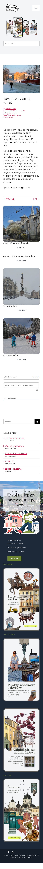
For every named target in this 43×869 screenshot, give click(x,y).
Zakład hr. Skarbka (14, 438)
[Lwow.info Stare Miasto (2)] (21, 569)
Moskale (9, 461)
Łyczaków (13, 115)
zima (19, 115)
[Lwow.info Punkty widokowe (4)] (21, 639)
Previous (10, 198)
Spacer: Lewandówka (16, 453)
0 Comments (8, 117)
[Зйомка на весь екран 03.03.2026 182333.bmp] (22, 17)
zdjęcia (13, 113)
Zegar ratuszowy (13, 468)
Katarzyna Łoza (11, 109)
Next (35, 198)
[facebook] (8, 852)
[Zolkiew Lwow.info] (21, 780)
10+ (8, 115)
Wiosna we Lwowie (14, 445)
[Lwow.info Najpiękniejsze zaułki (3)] (21, 710)
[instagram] (13, 852)
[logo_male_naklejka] (12, 2)
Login (36, 377)
